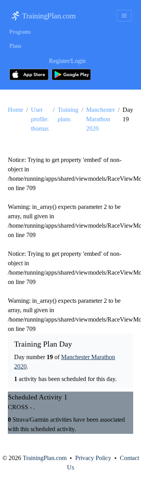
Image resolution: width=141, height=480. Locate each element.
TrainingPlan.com (49, 15)
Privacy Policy (93, 458)
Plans (15, 46)
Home (15, 109)
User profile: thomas (40, 119)
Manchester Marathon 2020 (100, 119)
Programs (20, 32)
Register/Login (67, 61)
